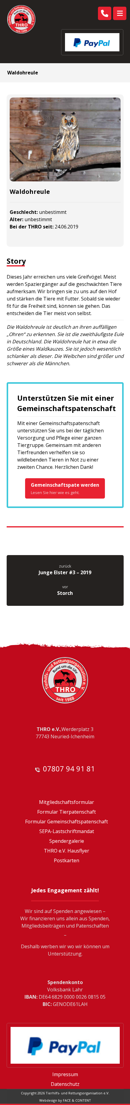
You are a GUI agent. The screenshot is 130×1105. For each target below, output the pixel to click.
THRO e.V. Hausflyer (66, 850)
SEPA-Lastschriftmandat (66, 831)
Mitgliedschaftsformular (66, 802)
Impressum (65, 1074)
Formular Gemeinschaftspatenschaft (66, 821)
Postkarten (66, 860)
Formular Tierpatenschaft (66, 811)
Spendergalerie (66, 841)
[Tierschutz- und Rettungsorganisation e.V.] (21, 19)
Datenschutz (65, 1084)
